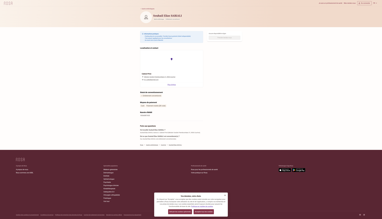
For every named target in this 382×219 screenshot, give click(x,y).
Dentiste (106, 176)
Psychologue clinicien (111, 185)
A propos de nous (22, 169)
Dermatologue (108, 173)
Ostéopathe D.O (108, 192)
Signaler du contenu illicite (114, 215)
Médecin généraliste (110, 169)
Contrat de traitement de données (94, 215)
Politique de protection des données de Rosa (68, 215)
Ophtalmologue (108, 179)
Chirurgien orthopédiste (111, 195)
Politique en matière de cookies (202, 206)
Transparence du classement (132, 215)
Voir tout (106, 201)
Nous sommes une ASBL (24, 173)
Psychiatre (107, 182)
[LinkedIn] (364, 214)
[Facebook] (360, 214)
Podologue (107, 198)
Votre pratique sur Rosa (199, 173)
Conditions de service (46, 215)
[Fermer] (225, 195)
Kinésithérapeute (109, 189)
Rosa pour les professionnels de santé (204, 169)
